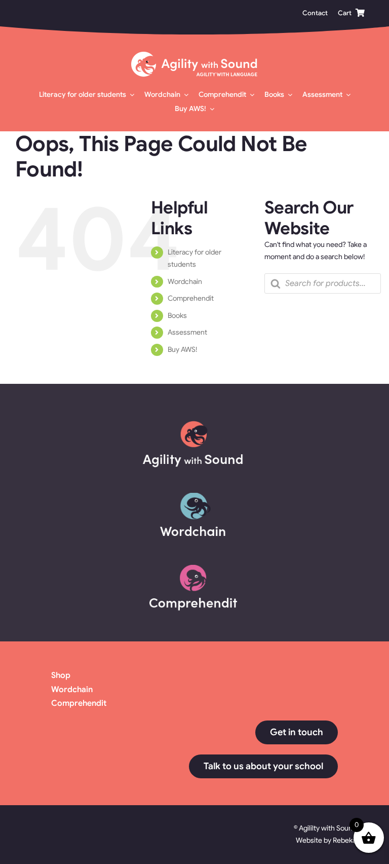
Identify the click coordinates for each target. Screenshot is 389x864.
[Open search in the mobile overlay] (322, 283)
